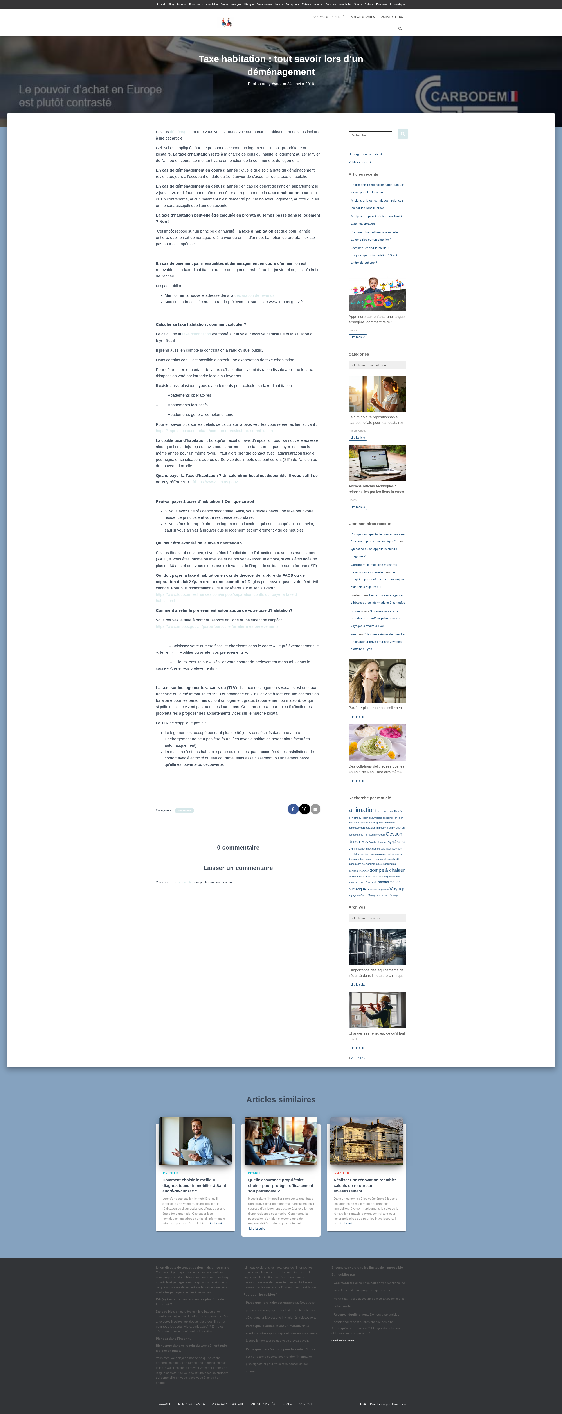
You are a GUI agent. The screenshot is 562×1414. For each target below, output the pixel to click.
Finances (381, 4)
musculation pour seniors (362, 864)
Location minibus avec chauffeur (377, 854)
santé (352, 882)
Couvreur (363, 822)
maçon (368, 859)
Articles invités (263, 1403)
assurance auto (385, 811)
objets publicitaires (386, 864)
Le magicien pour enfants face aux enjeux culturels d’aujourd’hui (378, 579)
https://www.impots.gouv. (217, 482)
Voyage (397, 888)
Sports (358, 4)
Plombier (364, 871)
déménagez (180, 132)
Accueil (161, 4)
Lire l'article (358, 337)
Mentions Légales (191, 1403)
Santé (224, 4)
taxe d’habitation (196, 334)
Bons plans (196, 4)
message (378, 859)
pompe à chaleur (387, 870)
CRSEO (287, 1403)
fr (194, 482)
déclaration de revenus (254, 295)
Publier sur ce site (361, 162)
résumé (395, 876)
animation (362, 809)
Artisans (181, 4)
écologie (394, 895)
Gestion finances (378, 842)
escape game (356, 834)
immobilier (359, 848)
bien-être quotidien (358, 817)
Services (331, 4)
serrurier (360, 882)
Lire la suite (358, 716)
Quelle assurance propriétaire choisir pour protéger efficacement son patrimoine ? (280, 1185)
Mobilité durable (392, 859)
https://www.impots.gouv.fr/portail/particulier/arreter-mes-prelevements (217, 626)
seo (353, 634)
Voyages (236, 4)
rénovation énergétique (378, 876)
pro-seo (356, 611)
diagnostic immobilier (384, 822)
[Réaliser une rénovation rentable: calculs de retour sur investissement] (366, 1141)
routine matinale (357, 876)
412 (360, 1058)
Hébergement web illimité (366, 154)
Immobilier (211, 4)
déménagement (397, 827)
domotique (354, 827)
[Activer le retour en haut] (553, 1405)
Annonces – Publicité (328, 16)
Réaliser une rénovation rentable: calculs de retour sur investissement (365, 1185)
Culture (369, 4)
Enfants (306, 4)
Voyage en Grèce (358, 895)
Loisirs (279, 4)
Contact (305, 1403)
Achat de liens (392, 16)
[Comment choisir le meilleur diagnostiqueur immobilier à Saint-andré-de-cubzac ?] (195, 1141)
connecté (185, 882)
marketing (358, 859)
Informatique (397, 4)
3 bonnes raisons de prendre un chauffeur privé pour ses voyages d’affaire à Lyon (376, 618)
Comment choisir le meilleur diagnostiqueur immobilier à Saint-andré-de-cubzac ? (374, 255)
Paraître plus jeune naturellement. (376, 708)
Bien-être (399, 811)
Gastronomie (264, 4)
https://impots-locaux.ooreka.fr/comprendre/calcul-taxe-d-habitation (214, 431)
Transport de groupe (378, 889)
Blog (171, 4)
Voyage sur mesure (378, 895)
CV (371, 822)
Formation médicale (374, 834)
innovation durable (375, 848)
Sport (368, 882)
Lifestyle (249, 4)
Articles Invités (363, 16)
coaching (388, 817)
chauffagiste (375, 817)
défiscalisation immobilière (374, 827)
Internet (318, 4)
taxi (374, 882)
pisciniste (353, 871)
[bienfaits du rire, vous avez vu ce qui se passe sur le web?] (225, 22)
